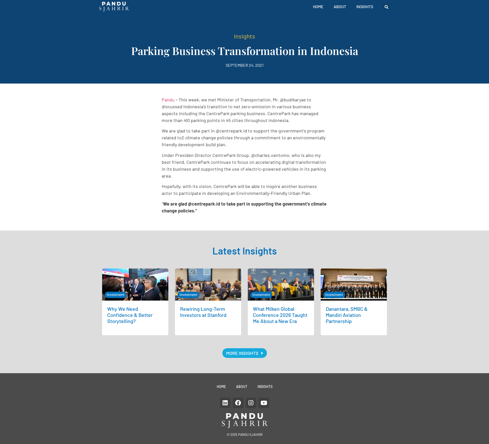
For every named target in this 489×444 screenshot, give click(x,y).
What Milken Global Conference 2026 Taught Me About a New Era (280, 315)
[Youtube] (264, 403)
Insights (364, 6)
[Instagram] (251, 403)
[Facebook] (238, 403)
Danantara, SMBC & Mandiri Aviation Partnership (347, 315)
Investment (116, 295)
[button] (386, 7)
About (340, 6)
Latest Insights (244, 251)
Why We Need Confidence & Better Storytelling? (130, 315)
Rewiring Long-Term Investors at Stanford (203, 312)
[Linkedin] (225, 403)
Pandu (168, 99)
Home (318, 6)
